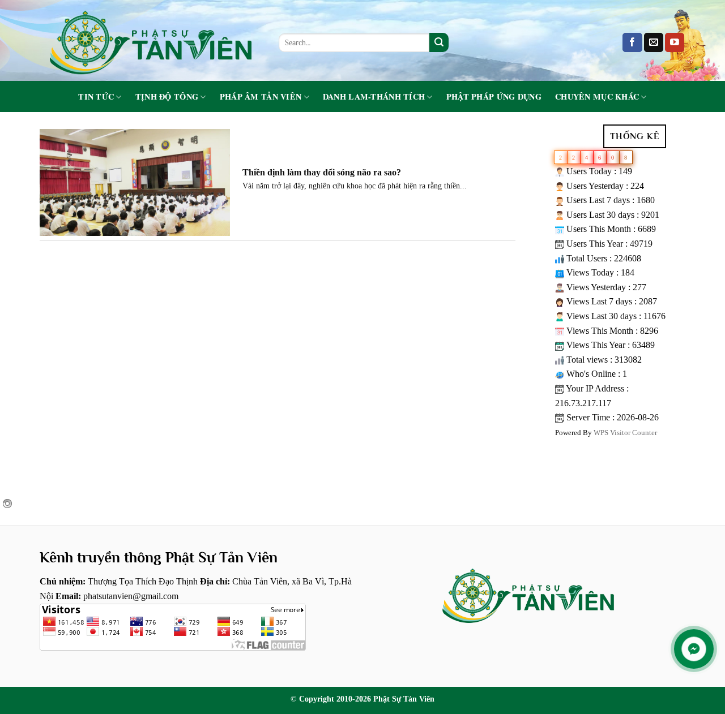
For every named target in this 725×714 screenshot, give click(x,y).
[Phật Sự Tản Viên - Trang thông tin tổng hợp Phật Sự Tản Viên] (151, 40)
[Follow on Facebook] (632, 42)
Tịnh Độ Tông (166, 97)
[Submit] (439, 42)
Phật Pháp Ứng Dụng (493, 96)
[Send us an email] (653, 42)
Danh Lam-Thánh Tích (374, 97)
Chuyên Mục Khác (597, 97)
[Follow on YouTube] (674, 42)
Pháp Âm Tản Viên (261, 97)
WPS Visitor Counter (625, 433)
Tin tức (96, 97)
